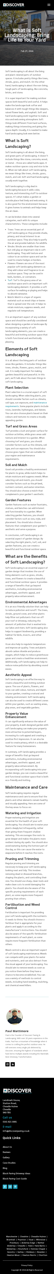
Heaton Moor (13, 1255)
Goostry (11, 1251)
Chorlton (43, 1255)
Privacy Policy (27, 1265)
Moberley (11, 1248)
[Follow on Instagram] (7, 1064)
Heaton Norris (29, 1255)
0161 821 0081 (10, 1121)
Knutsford (23, 1248)
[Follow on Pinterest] (15, 1187)
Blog (5, 1168)
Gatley (20, 1251)
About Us (7, 1146)
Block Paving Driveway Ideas (16, 1173)
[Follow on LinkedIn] (13, 1064)
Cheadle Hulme (38, 1236)
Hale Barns (40, 1245)
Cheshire (24, 1236)
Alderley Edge (28, 1242)
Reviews (6, 1152)
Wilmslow (40, 1239)
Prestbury (14, 1242)
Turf (10, 280)
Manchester (11, 1236)
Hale (30, 1245)
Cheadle (21, 1245)
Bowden (41, 1251)
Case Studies (9, 1162)
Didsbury (30, 1251)
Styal (31, 1239)
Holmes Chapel (38, 1248)
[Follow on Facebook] (5, 1187)
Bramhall (11, 1239)
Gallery (6, 1157)
